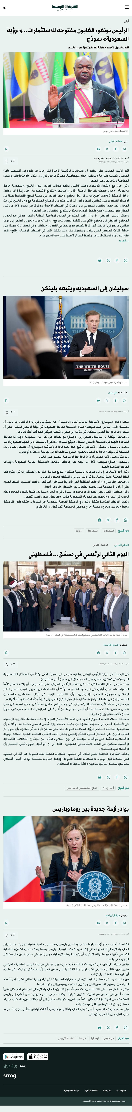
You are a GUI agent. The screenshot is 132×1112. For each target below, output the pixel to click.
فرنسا (82, 1038)
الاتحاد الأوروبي (66, 1038)
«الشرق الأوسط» (111, 644)
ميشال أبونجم (113, 915)
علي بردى (113, 392)
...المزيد (123, 240)
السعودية (108, 530)
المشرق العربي (100, 544)
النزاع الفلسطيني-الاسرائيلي (81, 788)
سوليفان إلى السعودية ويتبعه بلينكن (85, 288)
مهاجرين (109, 1038)
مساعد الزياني (115, 141)
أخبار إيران (108, 788)
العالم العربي (121, 545)
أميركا (78, 530)
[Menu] (127, 7)
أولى (126, 21)
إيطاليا (95, 1038)
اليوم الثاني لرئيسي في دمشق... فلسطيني (78, 554)
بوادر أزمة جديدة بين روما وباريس (90, 809)
